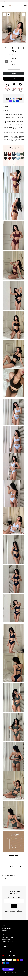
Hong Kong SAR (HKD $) (9, 955)
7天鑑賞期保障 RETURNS (7, 937)
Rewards (16, 855)
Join (14, 906)
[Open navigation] (3, 6)
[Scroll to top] (24, 971)
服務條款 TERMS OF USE (7, 941)
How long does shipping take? (8, 875)
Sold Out (14, 73)
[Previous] (4, 14)
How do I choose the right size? (9, 872)
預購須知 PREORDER (6, 928)
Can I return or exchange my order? (10, 878)
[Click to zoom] (23, 14)
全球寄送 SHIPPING (6, 930)
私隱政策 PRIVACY (6, 939)
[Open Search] (22, 6)
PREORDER (6, 106)
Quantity (14, 64)
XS (7, 61)
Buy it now (14, 78)
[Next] (8, 14)
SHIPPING (6, 110)
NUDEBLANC (13, 972)
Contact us (11, 855)
